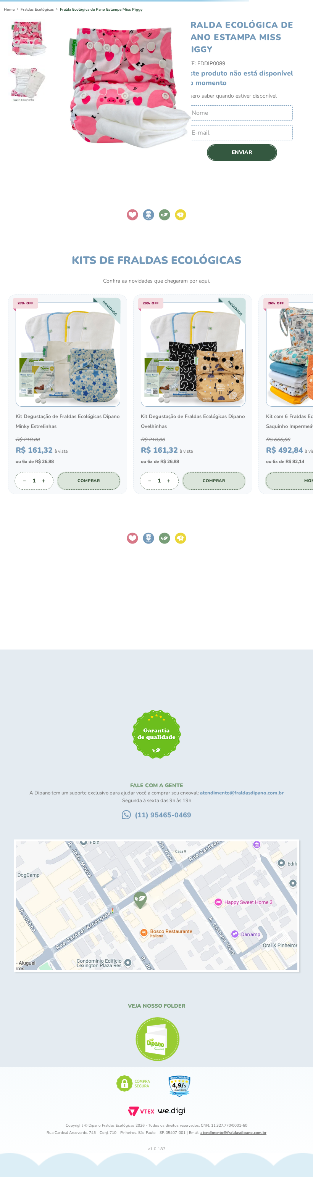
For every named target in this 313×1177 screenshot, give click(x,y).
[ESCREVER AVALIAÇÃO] (156, 855)
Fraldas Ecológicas (37, 53)
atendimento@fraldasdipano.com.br (242, 1063)
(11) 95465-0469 (163, 1085)
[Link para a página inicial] (9, 53)
